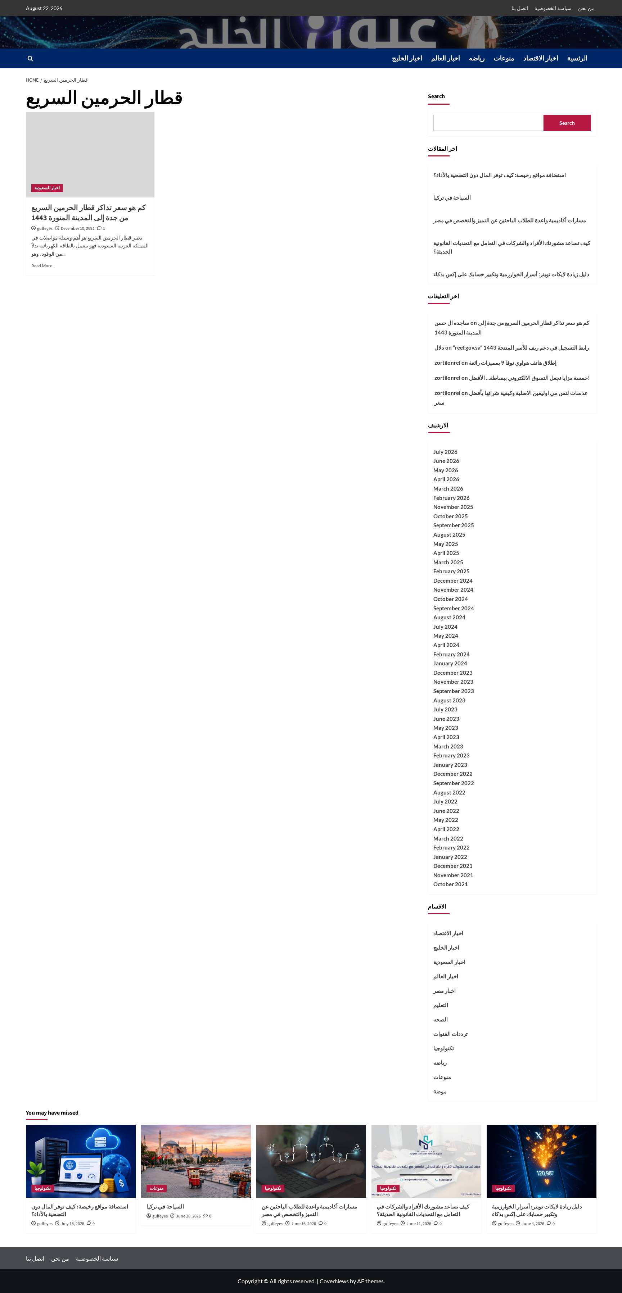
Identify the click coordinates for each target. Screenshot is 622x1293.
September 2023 (453, 691)
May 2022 (445, 819)
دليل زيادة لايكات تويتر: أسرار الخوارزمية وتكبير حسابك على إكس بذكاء (511, 274)
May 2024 (445, 635)
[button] (30, 58)
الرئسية (577, 58)
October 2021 (450, 884)
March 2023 (448, 746)
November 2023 (453, 681)
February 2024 (451, 654)
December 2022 (453, 773)
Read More (41, 265)
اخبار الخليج (407, 58)
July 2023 (445, 709)
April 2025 (446, 553)
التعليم (440, 1005)
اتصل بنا (519, 8)
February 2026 (451, 498)
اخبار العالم (445, 58)
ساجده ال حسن (451, 322)
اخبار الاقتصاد (540, 58)
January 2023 (450, 764)
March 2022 (448, 838)
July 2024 (445, 626)
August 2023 (449, 700)
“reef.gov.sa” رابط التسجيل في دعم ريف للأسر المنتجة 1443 (521, 347)
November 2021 (453, 875)
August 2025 (449, 534)
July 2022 (445, 801)
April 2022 (446, 829)
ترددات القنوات (450, 1033)
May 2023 (445, 727)
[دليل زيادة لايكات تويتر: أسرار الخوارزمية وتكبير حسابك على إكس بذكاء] (541, 1161)
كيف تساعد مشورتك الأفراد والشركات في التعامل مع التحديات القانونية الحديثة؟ (511, 247)
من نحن (586, 8)
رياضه (477, 58)
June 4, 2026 (533, 1224)
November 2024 (453, 589)
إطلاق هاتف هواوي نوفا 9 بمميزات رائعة (512, 362)
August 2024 (449, 617)
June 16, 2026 (303, 1224)
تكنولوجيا (443, 1048)
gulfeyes (45, 229)
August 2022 (449, 792)
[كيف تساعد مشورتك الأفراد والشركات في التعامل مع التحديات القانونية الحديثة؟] (426, 1161)
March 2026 (448, 488)
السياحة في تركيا (452, 197)
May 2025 (445, 544)
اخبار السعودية (47, 188)
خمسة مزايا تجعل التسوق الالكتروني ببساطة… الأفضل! (529, 377)
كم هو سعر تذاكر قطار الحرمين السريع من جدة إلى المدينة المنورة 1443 (88, 213)
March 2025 (448, 562)
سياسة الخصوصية (553, 8)
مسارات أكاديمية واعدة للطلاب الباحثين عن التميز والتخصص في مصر (509, 220)
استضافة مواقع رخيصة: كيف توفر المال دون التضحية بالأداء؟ (499, 175)
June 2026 (446, 460)
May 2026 (445, 470)
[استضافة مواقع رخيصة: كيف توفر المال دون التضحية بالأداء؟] (81, 1161)
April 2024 (446, 645)
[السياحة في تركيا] (196, 1161)
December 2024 (453, 580)
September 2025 (453, 525)
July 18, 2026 (72, 1224)
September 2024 (453, 608)
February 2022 (451, 847)
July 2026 (445, 452)
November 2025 (453, 507)
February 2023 (451, 755)
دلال (439, 347)
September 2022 (453, 783)
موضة (440, 1091)
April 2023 (446, 737)
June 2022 (446, 810)
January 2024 (450, 663)
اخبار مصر (444, 990)
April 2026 (446, 479)
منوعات (504, 58)
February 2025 (451, 571)
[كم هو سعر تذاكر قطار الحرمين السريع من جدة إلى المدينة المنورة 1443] (90, 154)
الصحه (440, 1019)
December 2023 (453, 672)
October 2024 (450, 599)
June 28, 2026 (188, 1216)
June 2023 (446, 718)
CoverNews (334, 1281)
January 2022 (450, 856)
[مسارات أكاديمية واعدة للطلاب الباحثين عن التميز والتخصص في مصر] (311, 1161)
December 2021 (453, 865)
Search (436, 96)
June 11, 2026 (418, 1224)
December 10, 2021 (78, 229)
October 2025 (450, 516)
